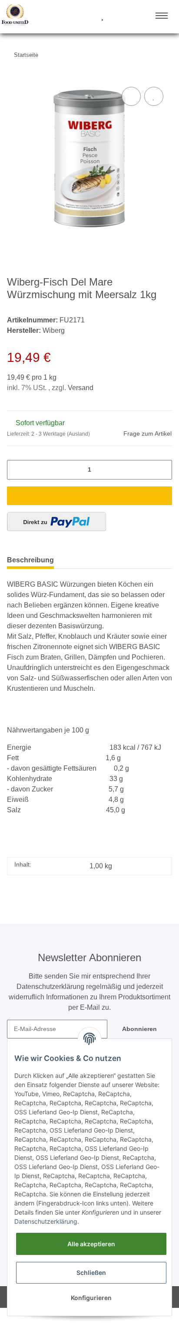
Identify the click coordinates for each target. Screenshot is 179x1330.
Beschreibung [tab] (30, 560)
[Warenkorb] (117, 16)
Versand (80, 387)
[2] (56, 521)
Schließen (91, 1272)
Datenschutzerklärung (45, 1221)
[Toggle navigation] (161, 15)
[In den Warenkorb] (89, 495)
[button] (69, 16)
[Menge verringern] (16, 469)
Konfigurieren (91, 1297)
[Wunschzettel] (102, 16)
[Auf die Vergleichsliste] (131, 96)
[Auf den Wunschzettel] (153, 96)
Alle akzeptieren (91, 1244)
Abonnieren (139, 1028)
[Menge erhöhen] (163, 469)
